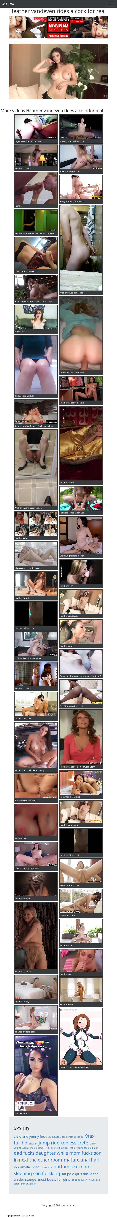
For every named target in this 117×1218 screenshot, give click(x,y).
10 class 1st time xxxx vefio (60, 1147)
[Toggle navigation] (111, 4)
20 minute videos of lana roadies (65, 1136)
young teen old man (87, 1147)
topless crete (74, 1143)
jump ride (49, 1143)
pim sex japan (28, 1183)
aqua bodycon (79, 1179)
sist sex (33, 1143)
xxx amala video (27, 1167)
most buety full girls (54, 1179)
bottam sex (65, 1167)
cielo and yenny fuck (30, 1136)
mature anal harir (82, 1160)
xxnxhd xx (46, 1167)
